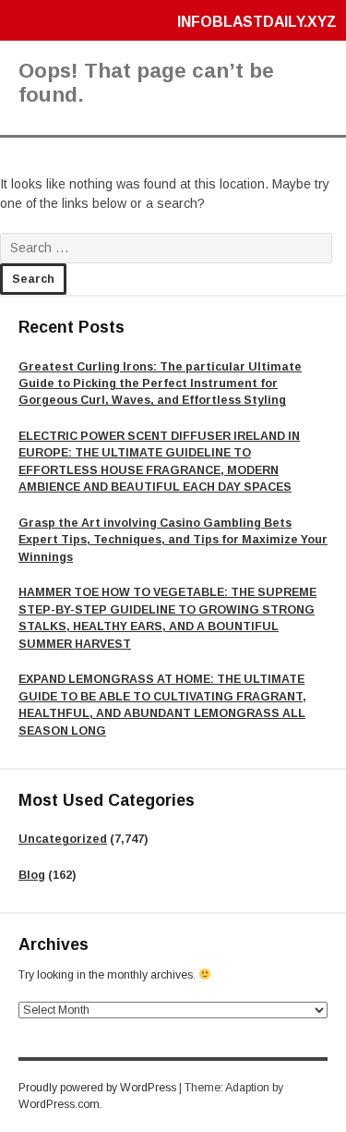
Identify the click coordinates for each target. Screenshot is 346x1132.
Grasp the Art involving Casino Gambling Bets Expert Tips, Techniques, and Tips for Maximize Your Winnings (173, 540)
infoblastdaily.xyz (257, 22)
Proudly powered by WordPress (97, 1087)
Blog (31, 875)
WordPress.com (59, 1104)
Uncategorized (62, 839)
